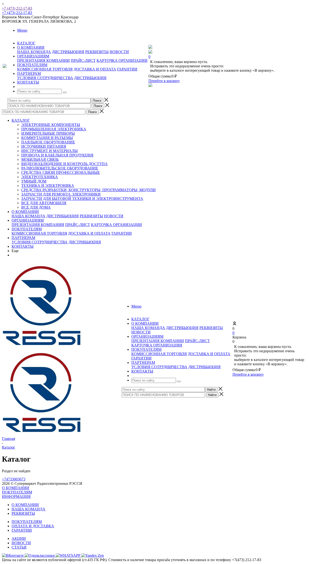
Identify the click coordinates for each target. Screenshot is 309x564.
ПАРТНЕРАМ (23, 238)
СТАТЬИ (19, 547)
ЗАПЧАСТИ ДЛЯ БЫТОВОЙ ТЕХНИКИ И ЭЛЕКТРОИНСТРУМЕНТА (82, 199)
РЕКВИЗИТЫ (97, 52)
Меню (22, 30)
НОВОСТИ (119, 52)
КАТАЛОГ (21, 120)
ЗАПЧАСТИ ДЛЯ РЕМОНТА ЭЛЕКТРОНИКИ (61, 194)
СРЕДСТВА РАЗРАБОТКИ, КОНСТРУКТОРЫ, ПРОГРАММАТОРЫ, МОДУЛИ (88, 190)
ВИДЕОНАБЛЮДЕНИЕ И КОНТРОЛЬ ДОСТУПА (64, 164)
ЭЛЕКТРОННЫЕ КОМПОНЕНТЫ (50, 125)
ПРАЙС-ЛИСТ (83, 60)
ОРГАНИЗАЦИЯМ (28, 220)
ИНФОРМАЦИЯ (16, 496)
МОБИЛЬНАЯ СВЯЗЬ (40, 159)
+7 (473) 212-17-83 (17, 8)
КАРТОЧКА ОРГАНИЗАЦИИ (122, 60)
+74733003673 (13, 479)
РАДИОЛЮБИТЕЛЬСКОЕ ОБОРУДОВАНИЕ (59, 168)
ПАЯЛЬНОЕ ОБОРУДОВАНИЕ (48, 142)
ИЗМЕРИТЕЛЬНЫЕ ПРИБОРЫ (48, 133)
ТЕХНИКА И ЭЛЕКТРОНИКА (47, 185)
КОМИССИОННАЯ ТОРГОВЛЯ (45, 69)
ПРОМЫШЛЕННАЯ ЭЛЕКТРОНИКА (53, 129)
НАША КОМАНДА (34, 52)
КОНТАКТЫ (23, 246)
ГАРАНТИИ (127, 69)
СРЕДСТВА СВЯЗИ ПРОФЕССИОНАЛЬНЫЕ (60, 172)
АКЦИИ (19, 538)
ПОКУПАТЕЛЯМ (27, 229)
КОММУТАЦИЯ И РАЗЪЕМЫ (47, 138)
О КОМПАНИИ (25, 212)
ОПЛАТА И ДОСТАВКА (33, 526)
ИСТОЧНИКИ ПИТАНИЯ (43, 146)
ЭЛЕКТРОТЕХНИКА (39, 177)
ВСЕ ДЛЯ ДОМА (36, 207)
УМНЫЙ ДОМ (33, 181)
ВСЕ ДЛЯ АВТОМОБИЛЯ (43, 203)
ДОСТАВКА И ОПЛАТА (95, 69)
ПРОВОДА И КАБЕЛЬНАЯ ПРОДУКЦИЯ (57, 155)
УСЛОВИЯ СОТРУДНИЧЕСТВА (45, 78)
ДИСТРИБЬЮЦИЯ (68, 52)
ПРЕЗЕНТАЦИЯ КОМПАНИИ (43, 60)
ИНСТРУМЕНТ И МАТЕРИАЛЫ (49, 151)
